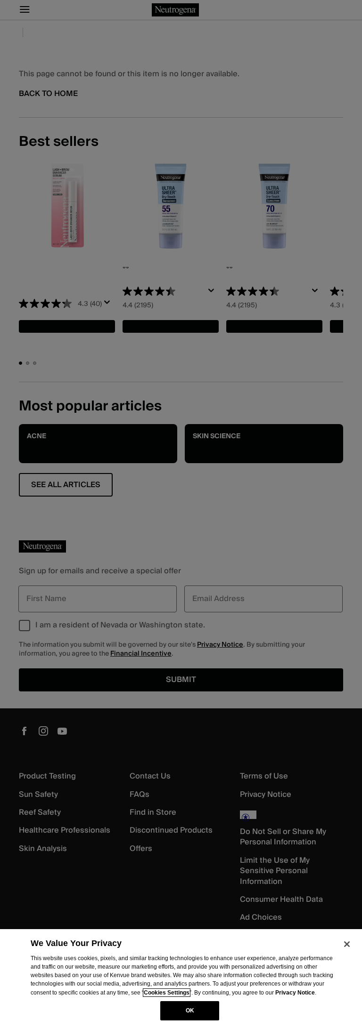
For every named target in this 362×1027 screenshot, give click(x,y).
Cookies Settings (166, 992)
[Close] (347, 944)
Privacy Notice (295, 992)
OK (190, 1010)
